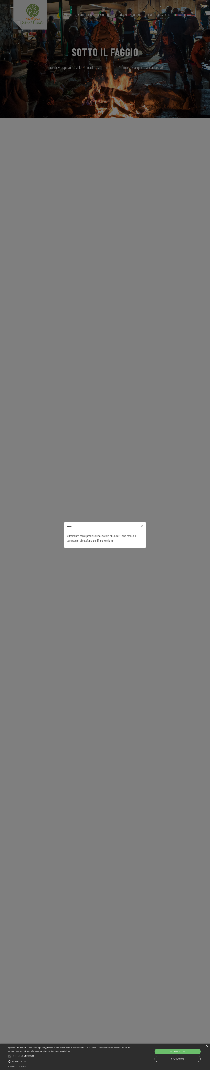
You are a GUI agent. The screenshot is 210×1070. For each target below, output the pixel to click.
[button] (71, 1061)
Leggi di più (65, 1050)
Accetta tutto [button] (177, 1051)
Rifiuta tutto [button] (177, 1059)
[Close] (142, 526)
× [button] (207, 1046)
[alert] (105, 1057)
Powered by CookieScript (18, 1067)
